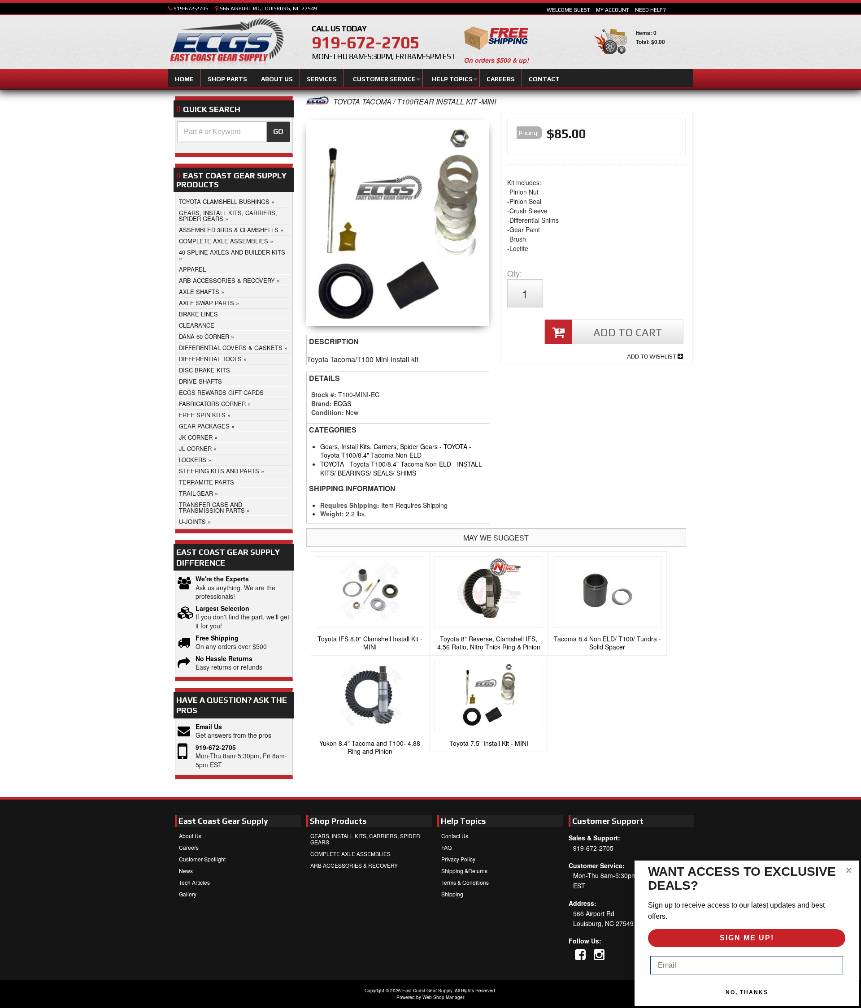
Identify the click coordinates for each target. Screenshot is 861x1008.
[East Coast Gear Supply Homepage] (226, 43)
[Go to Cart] (611, 58)
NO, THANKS (747, 992)
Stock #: (324, 394)
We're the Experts (222, 579)
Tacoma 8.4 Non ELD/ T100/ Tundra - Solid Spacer (607, 642)
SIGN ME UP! (747, 938)
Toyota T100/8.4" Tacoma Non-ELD (371, 454)
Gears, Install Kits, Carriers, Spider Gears (379, 446)
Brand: (321, 403)
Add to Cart (627, 332)
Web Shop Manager (443, 997)
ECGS (342, 403)
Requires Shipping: (349, 505)
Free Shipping (217, 638)
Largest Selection (222, 608)
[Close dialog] (849, 870)
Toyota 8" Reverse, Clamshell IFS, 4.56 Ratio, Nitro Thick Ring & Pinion (488, 642)
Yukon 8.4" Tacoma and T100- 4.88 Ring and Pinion (369, 747)
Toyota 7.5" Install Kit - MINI (488, 743)
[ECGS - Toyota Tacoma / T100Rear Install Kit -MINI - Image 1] (398, 225)
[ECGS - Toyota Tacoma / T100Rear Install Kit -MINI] (317, 101)
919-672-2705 (216, 747)
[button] (234, 131)
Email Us (209, 726)
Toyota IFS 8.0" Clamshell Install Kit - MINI (369, 642)
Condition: (327, 412)
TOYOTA (455, 446)
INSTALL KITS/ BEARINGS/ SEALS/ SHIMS (401, 468)
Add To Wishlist (652, 356)
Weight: (332, 513)
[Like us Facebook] (580, 954)
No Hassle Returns (224, 658)
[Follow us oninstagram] (599, 954)
